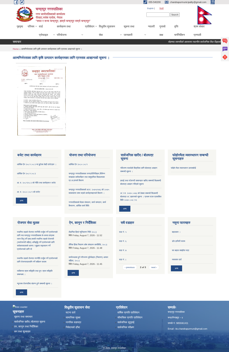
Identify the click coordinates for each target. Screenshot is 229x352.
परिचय (31, 26)
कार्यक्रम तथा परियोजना (64, 30)
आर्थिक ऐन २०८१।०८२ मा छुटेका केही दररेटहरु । (36, 164)
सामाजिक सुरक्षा (73, 317)
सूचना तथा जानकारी (129, 30)
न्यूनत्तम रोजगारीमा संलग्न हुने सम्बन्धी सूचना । (34, 283)
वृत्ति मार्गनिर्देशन (179, 30)
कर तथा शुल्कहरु (22, 331)
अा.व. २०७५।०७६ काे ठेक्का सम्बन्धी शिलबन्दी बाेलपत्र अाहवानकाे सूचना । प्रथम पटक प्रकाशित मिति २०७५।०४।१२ (140, 196)
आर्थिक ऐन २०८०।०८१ (78, 164)
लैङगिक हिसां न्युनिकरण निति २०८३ (83, 232)
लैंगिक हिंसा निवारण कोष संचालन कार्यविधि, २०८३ (88, 244)
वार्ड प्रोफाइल (43, 30)
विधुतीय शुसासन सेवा (107, 30)
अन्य (21, 200)
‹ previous (130, 267)
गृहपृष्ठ (20, 26)
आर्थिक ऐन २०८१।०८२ (26, 173)
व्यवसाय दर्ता (176, 259)
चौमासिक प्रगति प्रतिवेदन (129, 317)
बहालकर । (176, 232)
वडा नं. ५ (122, 232)
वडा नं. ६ (122, 241)
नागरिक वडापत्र (73, 322)
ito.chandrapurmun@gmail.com (191, 328)
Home (16, 49)
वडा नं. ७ (122, 250)
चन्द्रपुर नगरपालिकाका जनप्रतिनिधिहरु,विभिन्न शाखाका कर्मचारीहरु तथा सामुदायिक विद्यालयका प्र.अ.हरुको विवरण (87, 177)
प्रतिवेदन (89, 26)
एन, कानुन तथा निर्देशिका (26, 326)
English (150, 8)
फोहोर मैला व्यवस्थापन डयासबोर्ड (183, 168)
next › (154, 267)
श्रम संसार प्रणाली (199, 30)
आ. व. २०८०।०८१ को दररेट (28, 192)
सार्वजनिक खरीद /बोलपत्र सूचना (29, 321)
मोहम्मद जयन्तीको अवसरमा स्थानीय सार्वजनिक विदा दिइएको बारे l (192, 41)
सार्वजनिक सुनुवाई (125, 322)
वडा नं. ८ (122, 259)
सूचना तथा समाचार (23, 316)
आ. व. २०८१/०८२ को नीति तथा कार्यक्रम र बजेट (36, 182)
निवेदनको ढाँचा (73, 327)
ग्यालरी (151, 26)
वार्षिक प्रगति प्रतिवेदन (128, 312)
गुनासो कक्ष (162, 30)
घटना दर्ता (70, 312)
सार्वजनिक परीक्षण (125, 327)
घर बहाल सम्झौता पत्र (180, 250)
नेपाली (161, 8)
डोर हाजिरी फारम (178, 241)
